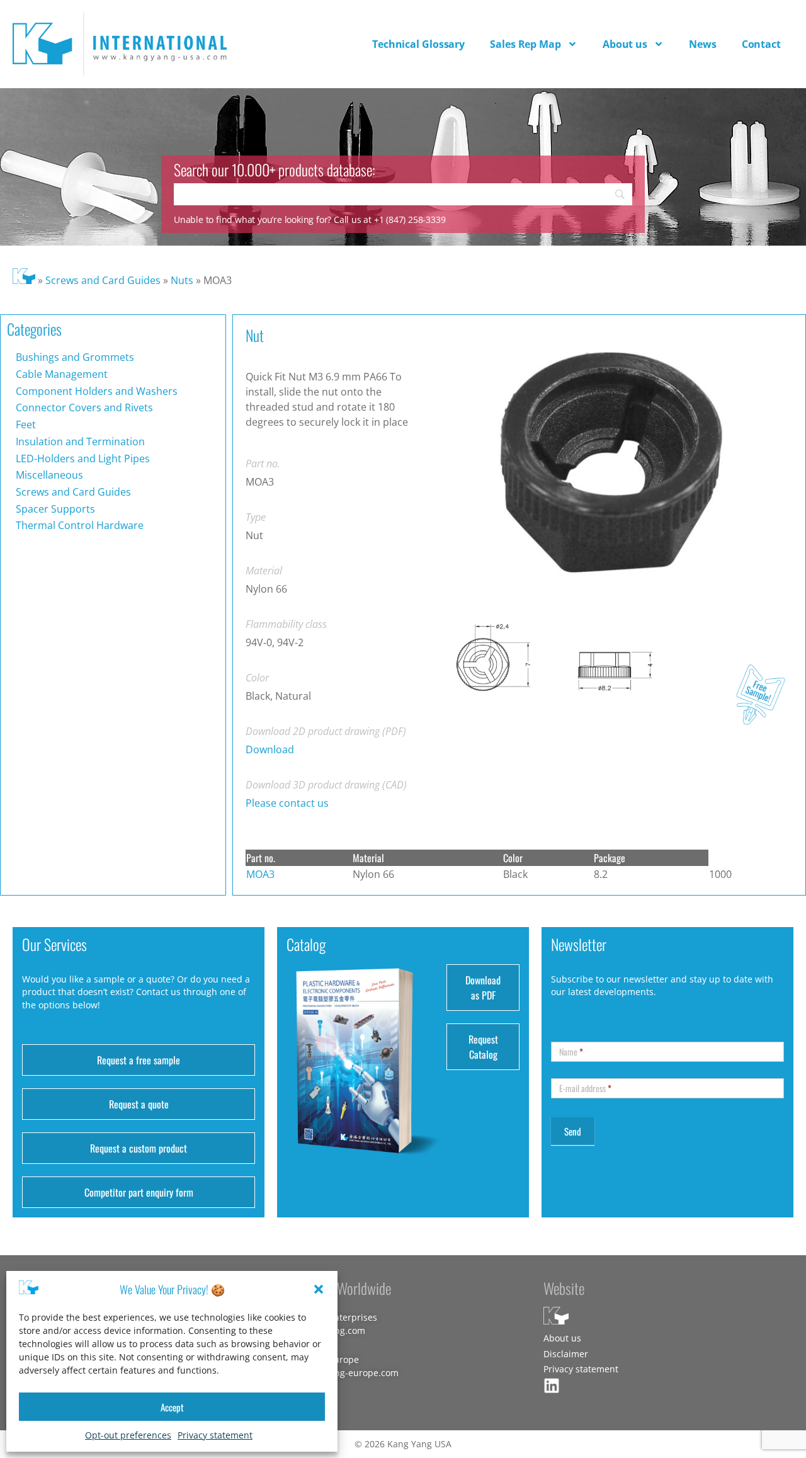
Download (270, 749)
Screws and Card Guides (103, 280)
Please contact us (287, 803)
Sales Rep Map (525, 44)
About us (625, 44)
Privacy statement (215, 1435)
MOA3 (260, 874)
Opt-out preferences (128, 1435)
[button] (318, 1289)
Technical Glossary (418, 44)
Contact (761, 44)
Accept (172, 1407)
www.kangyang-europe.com (340, 1373)
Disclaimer (565, 1354)
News (703, 44)
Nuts (182, 280)
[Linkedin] (551, 1385)
